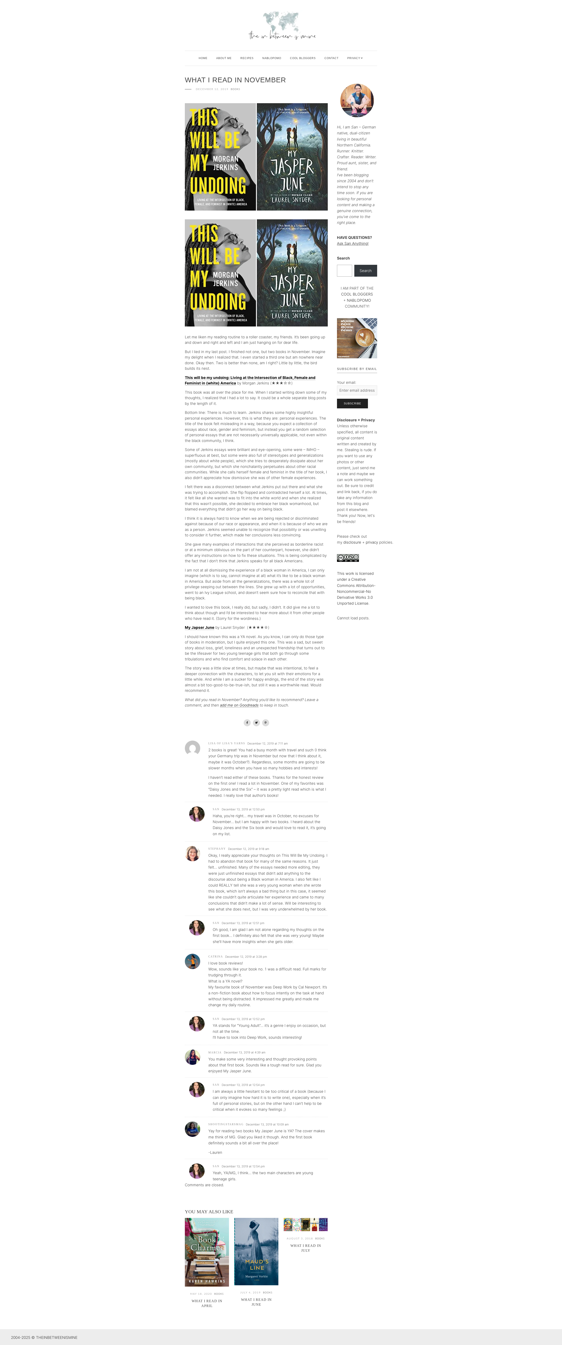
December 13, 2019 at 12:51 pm (243, 923)
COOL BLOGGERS (303, 58)
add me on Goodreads (239, 705)
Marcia (215, 1052)
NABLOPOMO (359, 300)
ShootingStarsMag (226, 1124)
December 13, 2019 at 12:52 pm (243, 1019)
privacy (372, 542)
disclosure (352, 542)
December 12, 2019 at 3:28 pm (246, 956)
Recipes (247, 58)
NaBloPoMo (271, 58)
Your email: (346, 382)
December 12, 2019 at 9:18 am (248, 849)
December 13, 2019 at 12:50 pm (243, 809)
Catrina (215, 956)
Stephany (217, 848)
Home (203, 58)
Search (343, 258)
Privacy (353, 58)
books (235, 89)
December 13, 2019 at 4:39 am (244, 1052)
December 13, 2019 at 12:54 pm (243, 1085)
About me (224, 58)
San (216, 809)
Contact (331, 58)
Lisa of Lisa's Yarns (226, 743)
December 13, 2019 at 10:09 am (267, 1124)
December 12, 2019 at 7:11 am (267, 743)
